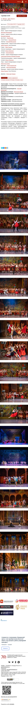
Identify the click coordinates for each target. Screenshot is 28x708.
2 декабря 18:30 (20, 24)
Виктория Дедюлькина (6, 32)
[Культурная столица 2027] (21, 601)
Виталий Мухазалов (11, 41)
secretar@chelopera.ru (12, 669)
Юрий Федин (10, 38)
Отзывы (12, 79)
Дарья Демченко (10, 50)
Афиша (19, 1)
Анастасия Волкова (11, 67)
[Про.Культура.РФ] (6, 607)
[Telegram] (7, 148)
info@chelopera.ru (5, 666)
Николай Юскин (12, 39)
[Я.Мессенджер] (2, 148)
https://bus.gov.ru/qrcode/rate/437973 (9, 696)
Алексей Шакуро (10, 52)
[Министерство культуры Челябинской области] (6, 601)
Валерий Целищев (5, 36)
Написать (5, 648)
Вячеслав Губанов (11, 74)
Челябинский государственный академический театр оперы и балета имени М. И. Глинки (16, 656)
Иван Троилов (8, 47)
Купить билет (22, 16)
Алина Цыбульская (11, 65)
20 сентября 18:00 (12, 24)
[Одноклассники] (5, 148)
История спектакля (6, 79)
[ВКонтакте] (3, 148)
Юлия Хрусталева (5, 63)
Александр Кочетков (6, 56)
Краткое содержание (12, 77)
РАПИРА (12, 704)
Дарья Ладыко (4, 45)
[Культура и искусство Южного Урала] (21, 607)
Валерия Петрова (15, 56)
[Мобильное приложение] (6, 612)
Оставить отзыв (19, 79)
